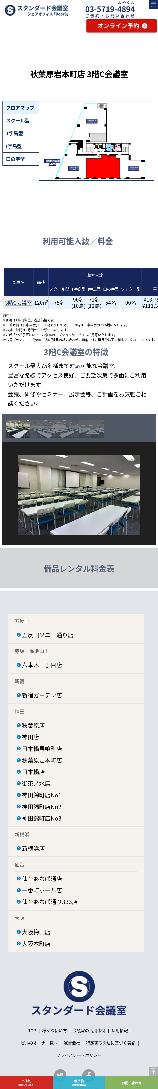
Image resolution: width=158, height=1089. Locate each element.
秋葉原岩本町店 (42, 760)
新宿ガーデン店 (42, 695)
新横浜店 (33, 848)
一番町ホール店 (42, 890)
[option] (18, 429)
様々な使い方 (55, 1030)
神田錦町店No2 (42, 806)
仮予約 (79, 1082)
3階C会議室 (18, 302)
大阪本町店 (36, 943)
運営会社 (72, 1043)
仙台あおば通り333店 (50, 901)
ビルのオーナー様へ (39, 1043)
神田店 (30, 737)
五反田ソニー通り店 (48, 634)
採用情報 (120, 1030)
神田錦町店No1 (42, 795)
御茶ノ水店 (36, 783)
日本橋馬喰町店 (42, 748)
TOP (32, 1030)
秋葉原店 (33, 725)
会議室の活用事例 (89, 1030)
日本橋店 (33, 771)
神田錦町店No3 (42, 818)
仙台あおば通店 (42, 878)
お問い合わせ (132, 1082)
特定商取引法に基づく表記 (110, 1043)
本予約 (26, 1082)
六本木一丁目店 (42, 665)
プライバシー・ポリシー (79, 1055)
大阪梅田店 (36, 932)
